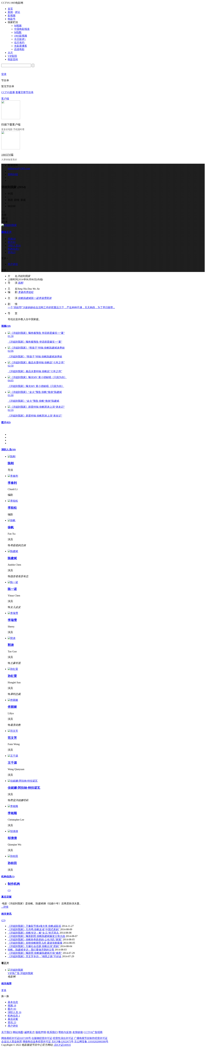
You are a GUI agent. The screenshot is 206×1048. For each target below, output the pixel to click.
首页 (10, 8)
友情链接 (77, 1032)
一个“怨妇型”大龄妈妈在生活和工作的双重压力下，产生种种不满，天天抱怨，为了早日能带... (61, 307)
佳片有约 (19, 42)
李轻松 (29, 292)
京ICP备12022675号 (63, 1041)
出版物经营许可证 (42, 1038)
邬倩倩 (12, 838)
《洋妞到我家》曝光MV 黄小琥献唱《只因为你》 (36, 386)
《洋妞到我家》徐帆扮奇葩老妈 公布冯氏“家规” (35, 939)
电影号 (11, 19)
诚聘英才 (29, 1032)
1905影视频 (20, 35)
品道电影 (19, 49)
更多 (3, 990)
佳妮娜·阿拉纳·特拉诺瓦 (24, 787)
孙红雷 (12, 676)
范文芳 (12, 737)
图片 (6, 422)
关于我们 (6, 1032)
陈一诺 (35, 298)
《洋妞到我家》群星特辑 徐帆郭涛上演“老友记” (35, 415)
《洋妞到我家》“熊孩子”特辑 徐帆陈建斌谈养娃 (35, 356)
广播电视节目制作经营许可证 (91, 1038)
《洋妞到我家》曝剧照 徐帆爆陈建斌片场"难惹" (35, 953)
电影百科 (13, 59)
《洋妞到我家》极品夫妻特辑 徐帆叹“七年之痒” (35, 371)
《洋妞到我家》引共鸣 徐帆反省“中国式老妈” (34, 929)
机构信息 (7, 876)
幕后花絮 (6, 896)
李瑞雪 (42, 298)
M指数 (18, 32)
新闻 (10, 12)
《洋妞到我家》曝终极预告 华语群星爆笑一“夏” (35, 341)
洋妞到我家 (26, 973)
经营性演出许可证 (63, 1038)
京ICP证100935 (62, 1045)
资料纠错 (13, 174)
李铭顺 (12, 813)
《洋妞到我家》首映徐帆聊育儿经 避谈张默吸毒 (35, 942)
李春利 (22, 292)
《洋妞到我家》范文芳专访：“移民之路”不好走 (34, 956)
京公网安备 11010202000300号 (91, 1041)
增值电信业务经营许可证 (37, 1041)
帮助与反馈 (64, 1032)
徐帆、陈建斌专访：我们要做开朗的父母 (31, 949)
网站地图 (18, 1032)
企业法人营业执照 (11, 1041)
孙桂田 (12, 863)
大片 (10, 52)
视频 (6, 326)
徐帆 (20, 298)
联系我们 (52, 1032)
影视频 (11, 15)
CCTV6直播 (8, 92)
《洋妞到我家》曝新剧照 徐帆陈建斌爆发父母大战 (36, 936)
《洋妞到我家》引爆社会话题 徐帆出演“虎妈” (34, 946)
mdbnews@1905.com (19, 168)
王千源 (12, 762)
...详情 (4, 907)
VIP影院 (12, 56)
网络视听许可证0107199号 (16, 1038)
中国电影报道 (22, 29)
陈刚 (20, 282)
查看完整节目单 (24, 92)
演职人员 (8, 449)
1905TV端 (7, 154)
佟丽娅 (12, 706)
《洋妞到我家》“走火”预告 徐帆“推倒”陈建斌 (33, 401)
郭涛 (49, 298)
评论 (17, 12)
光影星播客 (20, 45)
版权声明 (41, 1032)
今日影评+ (20, 39)
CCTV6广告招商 (93, 1032)
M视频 (18, 25)
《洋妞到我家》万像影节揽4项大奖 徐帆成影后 (34, 926)
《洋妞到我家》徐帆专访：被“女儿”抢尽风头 (33, 932)
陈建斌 (27, 298)
